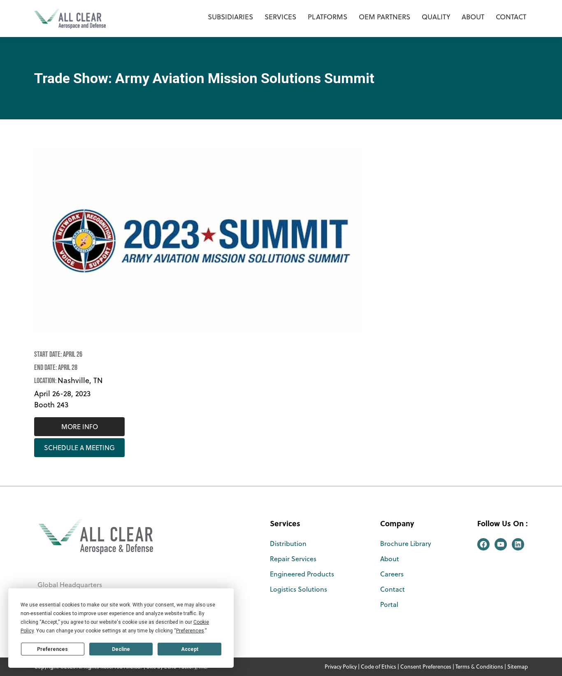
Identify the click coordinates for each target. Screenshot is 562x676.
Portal (389, 604)
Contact (392, 589)
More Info (79, 426)
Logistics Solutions (298, 589)
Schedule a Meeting (79, 447)
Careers (392, 573)
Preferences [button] (190, 631)
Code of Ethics (378, 666)
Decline (121, 649)
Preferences (52, 649)
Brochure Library (405, 543)
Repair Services (293, 558)
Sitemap (517, 666)
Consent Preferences (425, 666)
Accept (189, 649)
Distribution (288, 543)
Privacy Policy (341, 666)
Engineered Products (302, 573)
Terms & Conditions (479, 666)
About (389, 558)
